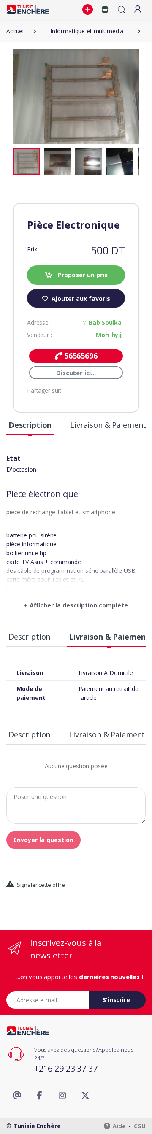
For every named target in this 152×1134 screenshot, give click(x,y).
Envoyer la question (43, 840)
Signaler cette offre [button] (40, 884)
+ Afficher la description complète (76, 605)
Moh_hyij (109, 335)
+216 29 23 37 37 (66, 1068)
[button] (88, 10)
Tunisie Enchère (37, 1126)
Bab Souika (105, 323)
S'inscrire (116, 1000)
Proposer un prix (82, 275)
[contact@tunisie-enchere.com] (16, 1095)
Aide (118, 1126)
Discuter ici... (76, 372)
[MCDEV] (27, 9)
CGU (140, 1126)
